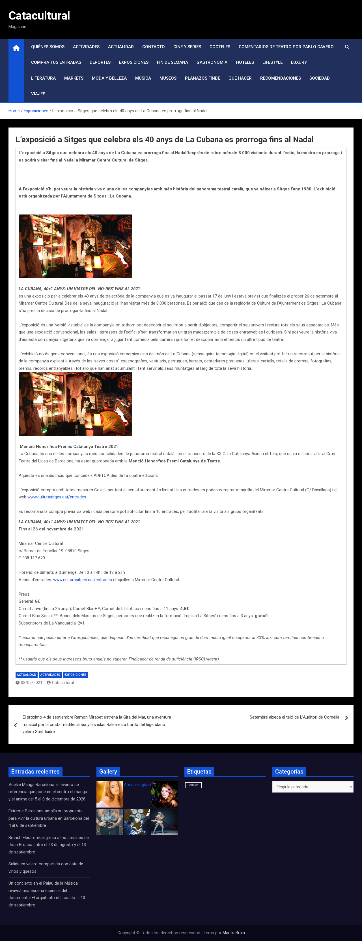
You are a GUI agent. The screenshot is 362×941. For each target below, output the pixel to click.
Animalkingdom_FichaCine (148, 784)
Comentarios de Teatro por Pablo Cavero (286, 46)
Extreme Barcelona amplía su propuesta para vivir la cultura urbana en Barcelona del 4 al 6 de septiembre (48, 818)
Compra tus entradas (56, 62)
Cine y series (187, 46)
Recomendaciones (280, 78)
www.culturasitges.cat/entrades (56, 497)
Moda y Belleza (109, 78)
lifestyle (272, 62)
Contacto (153, 46)
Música (143, 78)
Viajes (38, 93)
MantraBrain (234, 932)
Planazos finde (202, 78)
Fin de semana (172, 62)
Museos (168, 78)
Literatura (43, 78)
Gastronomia (212, 62)
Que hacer (240, 78)
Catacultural (39, 15)
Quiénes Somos (47, 46)
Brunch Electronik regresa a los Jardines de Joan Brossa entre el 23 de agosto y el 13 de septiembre (48, 845)
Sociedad (319, 78)
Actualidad (121, 46)
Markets (73, 78)
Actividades (86, 46)
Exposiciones (133, 62)
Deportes (100, 62)
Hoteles (245, 62)
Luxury (299, 62)
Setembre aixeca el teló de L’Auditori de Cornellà (294, 717)
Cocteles (220, 46)
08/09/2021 (31, 682)
